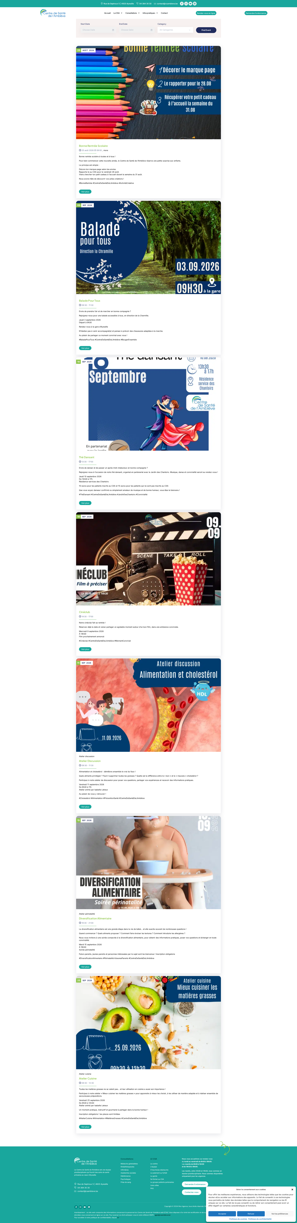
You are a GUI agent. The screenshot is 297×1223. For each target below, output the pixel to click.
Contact (164, 13)
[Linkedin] (195, 3)
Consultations (131, 13)
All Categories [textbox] (166, 30)
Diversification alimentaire (95, 918)
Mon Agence (183, 1206)
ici (118, 1217)
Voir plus (85, 191)
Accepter (222, 1214)
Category (162, 24)
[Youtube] (190, 3)
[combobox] (175, 30)
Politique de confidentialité (259, 1219)
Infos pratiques (149, 13)
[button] (292, 1189)
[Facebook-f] (182, 3)
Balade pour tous (89, 300)
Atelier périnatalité (87, 914)
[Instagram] (186, 3)
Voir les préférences (279, 1214)
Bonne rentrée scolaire (93, 145)
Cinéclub (84, 612)
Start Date (85, 24)
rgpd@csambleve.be (163, 1215)
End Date (123, 24)
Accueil (107, 13)
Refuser (251, 1214)
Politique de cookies (238, 1219)
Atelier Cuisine (88, 1078)
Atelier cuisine (85, 1074)
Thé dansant (86, 457)
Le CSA (116, 13)
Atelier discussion (86, 756)
